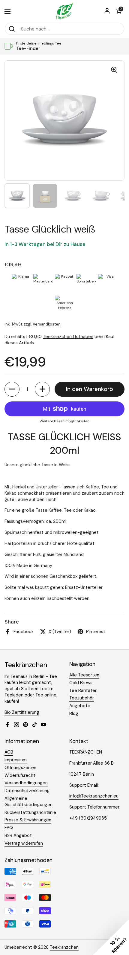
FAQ (8, 828)
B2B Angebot (18, 835)
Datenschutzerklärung (27, 791)
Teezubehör (81, 698)
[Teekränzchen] (64, 11)
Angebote (79, 706)
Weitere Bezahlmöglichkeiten (64, 421)
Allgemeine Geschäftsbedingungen (28, 801)
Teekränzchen (64, 947)
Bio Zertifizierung (21, 712)
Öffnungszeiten (20, 768)
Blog (73, 713)
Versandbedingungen (26, 783)
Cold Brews (80, 683)
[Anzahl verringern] (12, 389)
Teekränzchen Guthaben (68, 337)
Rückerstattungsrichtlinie (30, 812)
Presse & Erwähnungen (27, 820)
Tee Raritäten (83, 690)
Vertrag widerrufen (23, 843)
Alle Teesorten (84, 675)
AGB (8, 752)
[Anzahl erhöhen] (42, 389)
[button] (118, 11)
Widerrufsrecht (19, 775)
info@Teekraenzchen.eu (93, 796)
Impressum (15, 760)
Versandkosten (47, 324)
